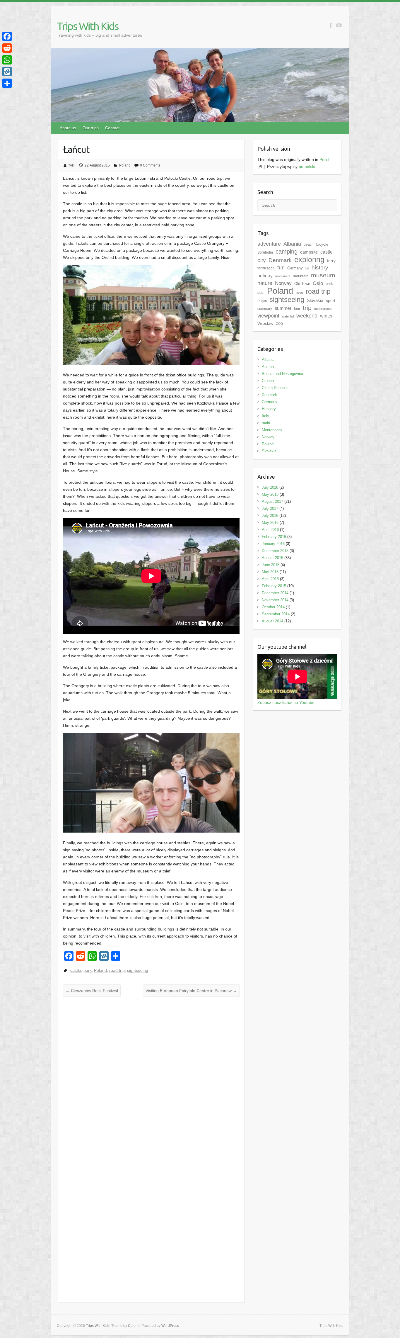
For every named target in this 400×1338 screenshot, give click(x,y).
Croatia (268, 380)
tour (297, 309)
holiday (265, 275)
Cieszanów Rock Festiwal (92, 990)
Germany (295, 268)
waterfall (288, 316)
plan (260, 293)
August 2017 (272, 501)
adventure (269, 244)
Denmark (280, 260)
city (261, 260)
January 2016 (273, 543)
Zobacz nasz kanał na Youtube (285, 702)
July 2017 (270, 508)
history (320, 267)
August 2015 (272, 558)
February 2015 (274, 586)
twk (71, 165)
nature (264, 283)
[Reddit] (7, 48)
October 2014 (273, 607)
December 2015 (275, 551)
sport (330, 300)
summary (264, 309)
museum (323, 275)
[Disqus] (151, 1072)
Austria (268, 366)
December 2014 (275, 593)
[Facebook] (7, 36)
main (266, 423)
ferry (331, 260)
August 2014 (272, 621)
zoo (279, 323)
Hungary (269, 409)
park (87, 970)
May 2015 (270, 572)
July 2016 (270, 515)
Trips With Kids (87, 26)
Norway (268, 437)
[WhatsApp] (7, 60)
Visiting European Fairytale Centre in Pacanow (191, 990)
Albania (292, 244)
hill (307, 268)
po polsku (308, 166)
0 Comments (150, 165)
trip (307, 307)
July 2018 (270, 487)
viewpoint (268, 316)
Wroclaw (265, 323)
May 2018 (270, 494)
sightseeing (137, 970)
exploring (309, 259)
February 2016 (274, 536)
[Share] (7, 83)
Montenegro (272, 430)
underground (323, 308)
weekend (306, 316)
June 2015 (270, 565)
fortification (266, 268)
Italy (265, 416)
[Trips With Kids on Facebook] (331, 25)
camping (287, 251)
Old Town (302, 283)
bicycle (322, 244)
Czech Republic (275, 388)
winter (326, 315)
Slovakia (315, 300)
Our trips (91, 127)
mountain (300, 276)
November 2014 (275, 600)
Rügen (262, 301)
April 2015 (270, 579)
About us (68, 127)
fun (281, 268)
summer (283, 308)
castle (75, 970)
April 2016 (270, 529)
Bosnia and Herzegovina (282, 373)
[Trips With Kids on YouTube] (339, 25)
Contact (112, 127)
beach (309, 244)
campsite (309, 252)
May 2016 (270, 522)
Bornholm (265, 252)
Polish (325, 159)
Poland (125, 165)
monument (282, 276)
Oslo (318, 283)
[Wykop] (7, 71)
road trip (117, 970)
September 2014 (276, 614)
